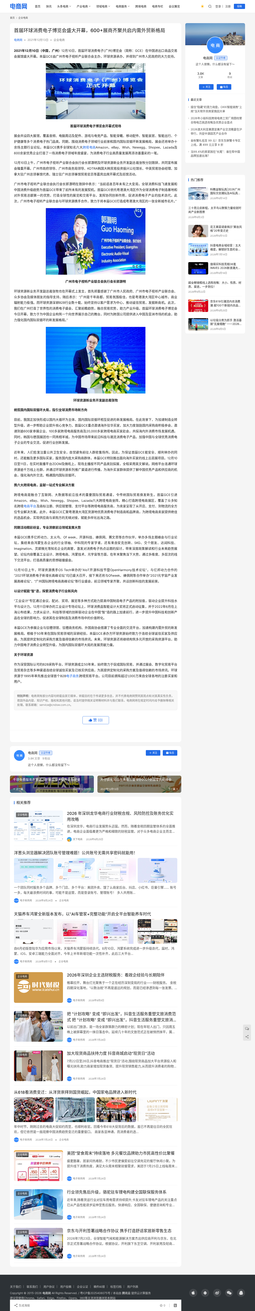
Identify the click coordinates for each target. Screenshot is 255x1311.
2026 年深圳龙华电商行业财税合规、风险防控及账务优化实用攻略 (120, 816)
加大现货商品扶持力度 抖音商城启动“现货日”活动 (111, 1053)
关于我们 (15, 1286)
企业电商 (59, 39)
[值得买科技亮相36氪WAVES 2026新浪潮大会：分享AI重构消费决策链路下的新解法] (198, 268)
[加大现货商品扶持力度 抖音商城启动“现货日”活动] (38, 1065)
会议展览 (174, 6)
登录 (218, 6)
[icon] (193, 1293)
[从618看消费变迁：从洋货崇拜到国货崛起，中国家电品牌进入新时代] (95, 1109)
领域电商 (101, 6)
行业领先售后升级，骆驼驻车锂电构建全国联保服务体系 (117, 1192)
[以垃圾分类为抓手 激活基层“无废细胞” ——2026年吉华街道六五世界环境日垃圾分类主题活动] (198, 324)
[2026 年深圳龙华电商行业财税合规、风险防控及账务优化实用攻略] (38, 825)
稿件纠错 (99, 1286)
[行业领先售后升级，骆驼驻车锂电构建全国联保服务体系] (38, 1204)
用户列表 (132, 1286)
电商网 (18, 39)
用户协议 (49, 1286)
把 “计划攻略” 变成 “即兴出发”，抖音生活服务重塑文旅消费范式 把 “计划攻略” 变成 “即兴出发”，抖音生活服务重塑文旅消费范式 (122, 1017)
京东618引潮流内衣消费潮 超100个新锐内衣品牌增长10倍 (225, 305)
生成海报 (24, 1305)
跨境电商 (140, 6)
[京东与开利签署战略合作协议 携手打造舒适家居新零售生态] (38, 1243)
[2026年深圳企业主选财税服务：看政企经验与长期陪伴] (38, 987)
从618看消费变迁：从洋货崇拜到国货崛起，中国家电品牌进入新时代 (75, 1092)
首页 (37, 6)
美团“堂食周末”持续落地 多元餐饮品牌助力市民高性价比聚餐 (121, 1153)
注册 (228, 6)
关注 (154, 752)
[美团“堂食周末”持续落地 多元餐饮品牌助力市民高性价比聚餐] (38, 1165)
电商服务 (121, 6)
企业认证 (82, 1286)
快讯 (49, 6)
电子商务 (72, 676)
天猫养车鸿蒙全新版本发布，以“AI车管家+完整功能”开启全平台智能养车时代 (82, 914)
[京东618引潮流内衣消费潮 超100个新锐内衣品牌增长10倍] (198, 305)
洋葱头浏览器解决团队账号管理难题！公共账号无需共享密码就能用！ (75, 853)
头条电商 (62, 6)
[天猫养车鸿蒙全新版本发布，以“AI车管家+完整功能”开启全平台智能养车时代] (95, 931)
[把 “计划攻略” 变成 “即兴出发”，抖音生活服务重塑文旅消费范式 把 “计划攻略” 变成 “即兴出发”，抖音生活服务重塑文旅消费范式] (38, 1026)
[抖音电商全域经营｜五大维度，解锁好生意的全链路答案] (198, 249)
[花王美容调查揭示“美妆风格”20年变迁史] (198, 231)
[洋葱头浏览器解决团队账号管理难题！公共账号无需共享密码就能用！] (95, 870)
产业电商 (82, 6)
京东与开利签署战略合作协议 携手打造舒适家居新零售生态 (119, 1230)
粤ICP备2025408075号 (95, 1293)
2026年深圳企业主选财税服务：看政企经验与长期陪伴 (116, 975)
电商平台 (30, 506)
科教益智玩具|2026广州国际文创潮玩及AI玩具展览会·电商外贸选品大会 (225, 193)
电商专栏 (157, 6)
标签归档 (116, 1286)
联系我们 (32, 1286)
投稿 (239, 6)
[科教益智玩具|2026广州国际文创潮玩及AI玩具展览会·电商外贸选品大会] (198, 193)
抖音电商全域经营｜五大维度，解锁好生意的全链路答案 (225, 249)
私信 (171, 752)
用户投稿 (65, 1286)
